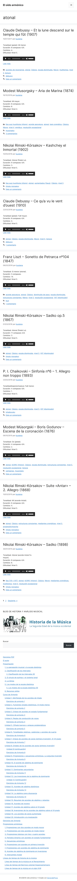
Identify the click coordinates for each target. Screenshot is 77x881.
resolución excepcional (32, 127)
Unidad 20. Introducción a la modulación (21, 817)
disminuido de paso (42, 295)
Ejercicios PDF (8, 657)
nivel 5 (60, 183)
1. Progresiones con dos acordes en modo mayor (24, 827)
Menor (25, 298)
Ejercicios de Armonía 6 (15, 735)
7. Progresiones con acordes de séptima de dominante (27, 848)
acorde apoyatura (36, 124)
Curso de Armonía (10, 695)
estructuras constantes (12, 298)
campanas (10, 471)
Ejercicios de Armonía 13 (16, 790)
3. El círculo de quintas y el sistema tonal (21, 678)
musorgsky (10, 131)
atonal (27, 70)
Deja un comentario (13, 79)
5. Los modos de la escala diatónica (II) (22, 688)
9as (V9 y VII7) (12, 581)
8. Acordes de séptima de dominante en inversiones (26, 851)
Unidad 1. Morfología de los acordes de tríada (23, 698)
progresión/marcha (10, 527)
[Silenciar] (27, 59)
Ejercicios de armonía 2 (15, 708)
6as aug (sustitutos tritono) (17, 124)
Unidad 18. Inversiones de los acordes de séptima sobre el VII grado (32, 810)
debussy (9, 76)
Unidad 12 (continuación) (16, 780)
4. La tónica (9, 681)
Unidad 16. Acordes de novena (17, 804)
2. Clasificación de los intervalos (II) (20, 674)
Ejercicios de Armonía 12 (16, 783)
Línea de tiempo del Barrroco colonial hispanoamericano (27, 865)
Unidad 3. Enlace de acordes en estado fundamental (26, 712)
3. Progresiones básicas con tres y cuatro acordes (25, 834)
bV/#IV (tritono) (18, 465)
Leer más (7, 64)
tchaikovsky (10, 412)
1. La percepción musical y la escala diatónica (23, 667)
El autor (6, 661)
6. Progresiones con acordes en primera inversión (25, 845)
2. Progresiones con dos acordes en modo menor (24, 831)
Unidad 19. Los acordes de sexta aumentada (23, 814)
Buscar (6, 641)
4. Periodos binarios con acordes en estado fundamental (28, 838)
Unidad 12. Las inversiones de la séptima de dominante (27, 776)
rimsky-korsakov (12, 186)
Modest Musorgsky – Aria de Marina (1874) (38, 91)
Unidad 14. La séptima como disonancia (21, 793)
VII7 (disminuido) (61, 298)
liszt (7, 301)
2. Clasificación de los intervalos (18, 671)
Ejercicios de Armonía (11, 821)
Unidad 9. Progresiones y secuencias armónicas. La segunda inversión (33, 756)
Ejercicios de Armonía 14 (16, 797)
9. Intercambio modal (13, 855)
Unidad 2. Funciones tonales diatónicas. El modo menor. (27, 705)
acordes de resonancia (15, 70)
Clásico (34, 70)
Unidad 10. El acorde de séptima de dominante (24, 763)
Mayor (56, 70)
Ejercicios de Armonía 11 (16, 773)
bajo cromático (56, 124)
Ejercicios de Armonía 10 (16, 766)
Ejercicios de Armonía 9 (15, 759)
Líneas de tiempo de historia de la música (20, 858)
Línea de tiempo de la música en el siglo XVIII (23, 868)
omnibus (18, 127)
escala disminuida (45, 70)
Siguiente (12, 601)
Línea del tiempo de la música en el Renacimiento (25, 862)
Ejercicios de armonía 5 (15, 729)
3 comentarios (11, 134)
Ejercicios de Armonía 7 (15, 742)
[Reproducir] (6, 59)
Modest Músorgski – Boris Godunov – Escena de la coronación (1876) (33, 429)
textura (8, 73)
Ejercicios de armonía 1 (15, 701)
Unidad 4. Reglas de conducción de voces (22, 718)
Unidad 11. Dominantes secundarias (19, 770)
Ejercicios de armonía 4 (15, 722)
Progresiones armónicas (12, 824)
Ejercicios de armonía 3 (15, 715)
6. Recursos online (12, 691)
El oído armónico (13, 5)
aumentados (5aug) (42, 183)
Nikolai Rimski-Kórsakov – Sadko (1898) (35, 544)
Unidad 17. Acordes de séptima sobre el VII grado (25, 807)
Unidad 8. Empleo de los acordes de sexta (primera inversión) (30, 746)
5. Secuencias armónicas (15, 841)
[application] (19, 59)
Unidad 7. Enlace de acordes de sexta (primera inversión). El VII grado (33, 739)
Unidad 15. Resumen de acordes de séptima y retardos (27, 800)
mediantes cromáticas (47, 524)
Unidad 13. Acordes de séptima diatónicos (22, 787)
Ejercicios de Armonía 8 (15, 753)
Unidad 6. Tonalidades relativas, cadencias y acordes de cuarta (30, 732)
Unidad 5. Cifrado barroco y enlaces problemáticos (25, 725)
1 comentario (11, 245)
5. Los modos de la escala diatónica (19, 684)
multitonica (63, 70)
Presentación (8, 664)
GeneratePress (52, 878)
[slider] (31, 58)
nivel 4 (11, 127)
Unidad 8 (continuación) (16, 749)
